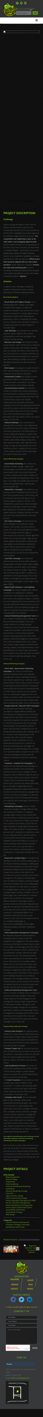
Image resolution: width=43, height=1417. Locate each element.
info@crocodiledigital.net (20, 1378)
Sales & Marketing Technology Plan (19, 1205)
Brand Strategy (11, 1179)
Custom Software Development (17, 1222)
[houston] (17, 1382)
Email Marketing (12, 1184)
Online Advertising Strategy (16, 1198)
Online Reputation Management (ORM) (21, 1200)
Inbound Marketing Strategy (16, 1191)
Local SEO (9, 1193)
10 (33, 201)
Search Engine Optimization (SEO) (19, 1207)
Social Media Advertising (15, 1210)
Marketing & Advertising (15, 1227)
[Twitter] (21, 1299)
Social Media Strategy (14, 1212)
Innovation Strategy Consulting (17, 1224)
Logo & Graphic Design (14, 1196)
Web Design (10, 1214)
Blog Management (13, 1177)
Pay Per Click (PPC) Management (18, 1203)
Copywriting (10, 1182)
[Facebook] (13, 1299)
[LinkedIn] (29, 1299)
